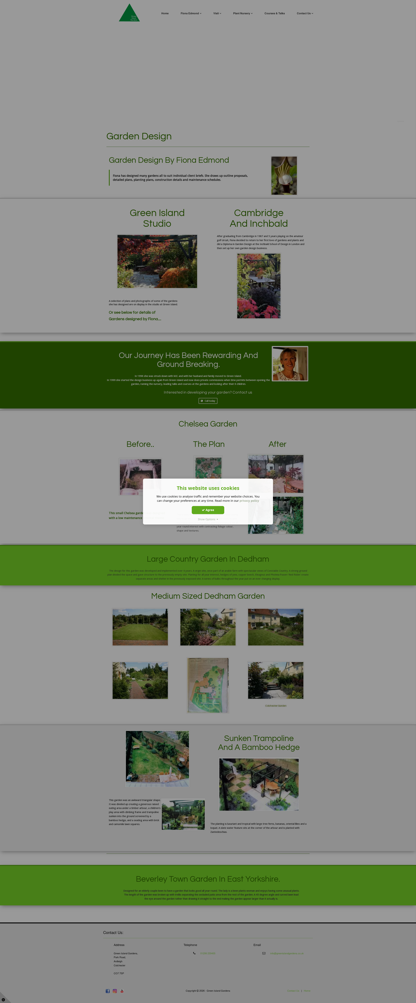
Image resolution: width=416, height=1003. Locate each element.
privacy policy (249, 501)
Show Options (207, 519)
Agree (209, 510)
